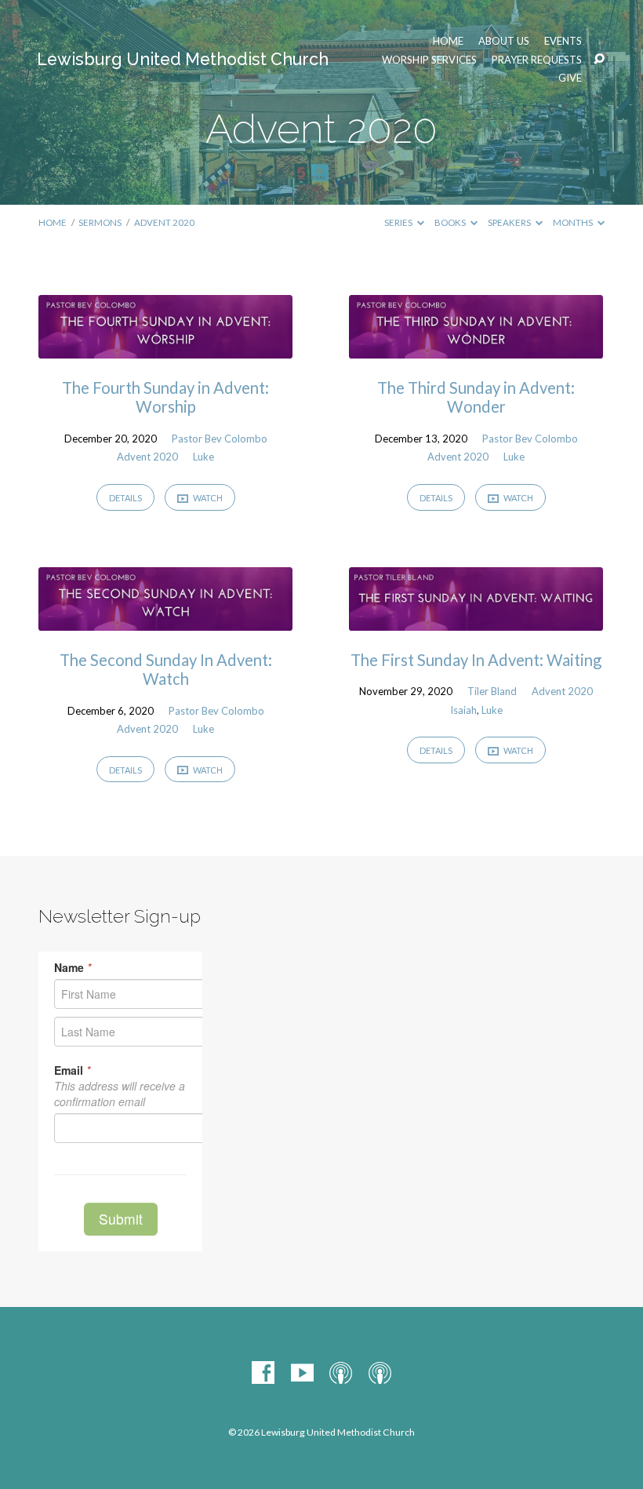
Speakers (510, 222)
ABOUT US (503, 41)
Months (573, 222)
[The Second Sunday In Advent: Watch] (165, 620)
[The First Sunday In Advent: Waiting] (476, 620)
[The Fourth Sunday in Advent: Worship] (165, 348)
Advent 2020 (164, 222)
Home (448, 41)
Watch (207, 498)
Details (125, 498)
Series (399, 222)
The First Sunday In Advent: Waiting (476, 659)
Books (450, 222)
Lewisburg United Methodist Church (183, 59)
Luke (203, 456)
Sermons (100, 222)
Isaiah (463, 710)
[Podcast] (340, 1373)
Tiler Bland (492, 691)
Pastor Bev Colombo (219, 438)
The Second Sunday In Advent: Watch (166, 669)
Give (570, 78)
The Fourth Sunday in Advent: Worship (165, 397)
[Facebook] (263, 1373)
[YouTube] (302, 1373)
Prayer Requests (537, 60)
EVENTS (563, 41)
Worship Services (429, 60)
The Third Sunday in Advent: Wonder (476, 397)
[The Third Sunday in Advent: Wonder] (476, 348)
